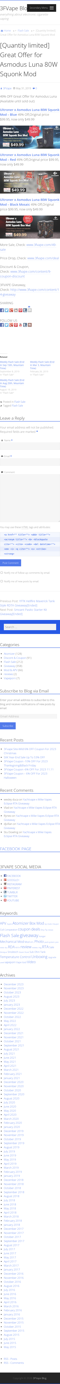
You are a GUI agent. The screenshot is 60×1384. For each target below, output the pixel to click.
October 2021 (12, 1041)
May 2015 (10, 1347)
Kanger (42, 936)
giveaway (29, 935)
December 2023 (14, 984)
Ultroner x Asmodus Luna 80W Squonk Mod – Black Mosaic (29, 202)
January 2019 (12, 1176)
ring (39, 947)
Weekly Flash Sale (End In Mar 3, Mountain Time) (42, 365)
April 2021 (10, 1066)
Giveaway (9, 666)
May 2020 (10, 1110)
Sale (51, 947)
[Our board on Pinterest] (16, 325)
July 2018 (9, 1200)
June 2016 (10, 1294)
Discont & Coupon (15, 658)
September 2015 (14, 1330)
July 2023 (9, 1000)
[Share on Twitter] (6, 310)
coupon (24, 929)
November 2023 (14, 988)
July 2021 (9, 1053)
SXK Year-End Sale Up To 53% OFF (24, 757)
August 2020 (11, 1098)
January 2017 (12, 1269)
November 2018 (14, 1184)
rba (6, 947)
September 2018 (14, 1192)
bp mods (48, 924)
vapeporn (10, 962)
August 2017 (11, 1245)
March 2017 (11, 1265)
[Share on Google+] (11, 310)
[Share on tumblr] (25, 310)
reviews (8, 674)
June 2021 (10, 1057)
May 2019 (10, 1159)
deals (35, 929)
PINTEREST (13, 888)
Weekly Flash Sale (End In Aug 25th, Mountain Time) (12, 383)
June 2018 (10, 1204)
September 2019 (14, 1143)
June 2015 (10, 1343)
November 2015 (14, 1322)
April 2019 (10, 1163)
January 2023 (12, 1004)
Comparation (10, 929)
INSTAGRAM (14, 884)
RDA (11, 946)
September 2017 (14, 1241)
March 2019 (11, 1167)
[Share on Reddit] (16, 310)
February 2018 (13, 1220)
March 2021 (11, 1070)
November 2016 (14, 1278)
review (25, 946)
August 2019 (11, 1147)
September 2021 (14, 1045)
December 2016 (14, 1273)
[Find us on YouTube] (20, 325)
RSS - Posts (10, 1359)
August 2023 (11, 996)
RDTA (17, 947)
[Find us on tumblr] (25, 325)
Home (7, 30)
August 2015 (11, 1335)
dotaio (50, 930)
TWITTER (11, 896)
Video (31, 961)
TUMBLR (12, 892)
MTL (32, 942)
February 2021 (13, 1074)
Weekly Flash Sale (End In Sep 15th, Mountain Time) (12, 365)
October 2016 (12, 1282)
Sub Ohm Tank (37, 951)
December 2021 (14, 1033)
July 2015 (9, 1339)
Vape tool (21, 962)
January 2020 (12, 1127)
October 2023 (12, 992)
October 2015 (12, 1326)
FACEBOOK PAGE (15, 848)
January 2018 (12, 1225)
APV (3, 923)
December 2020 (14, 1082)
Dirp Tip (44, 929)
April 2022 (10, 1025)
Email (8, 456)
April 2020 (10, 1114)
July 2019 (9, 1151)
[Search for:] (30, 627)
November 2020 (14, 1086)
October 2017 (12, 1237)
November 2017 (14, 1233)
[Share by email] (30, 307)
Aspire (9, 924)
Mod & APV (10, 670)
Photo (39, 941)
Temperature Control (15, 957)
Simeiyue (3, 952)
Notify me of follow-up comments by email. (27, 572)
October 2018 (12, 1188)
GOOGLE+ (13, 880)
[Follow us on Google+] (11, 325)
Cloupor (55, 924)
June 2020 (10, 1106)
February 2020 (13, 1123)
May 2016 (10, 1298)
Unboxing (39, 956)
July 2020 (9, 1102)
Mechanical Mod (12, 941)
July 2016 (9, 1290)
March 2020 (11, 1119)
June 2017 (10, 1253)
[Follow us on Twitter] (6, 325)
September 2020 (14, 1094)
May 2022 (10, 1021)
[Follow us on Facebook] (2, 325)
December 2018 (14, 1180)
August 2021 (11, 1049)
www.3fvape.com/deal (43, 258)
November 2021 (14, 1037)
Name (8, 440)
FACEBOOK (13, 876)
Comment (9, 472)
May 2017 (10, 1257)
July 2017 (9, 1249)
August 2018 (11, 1196)
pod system (49, 942)
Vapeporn (10, 678)
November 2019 (14, 1135)
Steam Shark (24, 952)
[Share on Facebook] (2, 310)
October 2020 (12, 1090)
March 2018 (11, 1216)
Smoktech (13, 951)
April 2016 (10, 1302)
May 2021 (10, 1061)
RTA (45, 946)
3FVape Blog (15, 8)
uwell (2, 962)
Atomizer (9, 653)
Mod (27, 941)
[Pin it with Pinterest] (20, 310)
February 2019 (13, 1172)
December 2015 (14, 1318)
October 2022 (12, 1017)
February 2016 (13, 1310)
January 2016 (12, 1314)
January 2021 (12, 1078)
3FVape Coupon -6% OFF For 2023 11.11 (29, 769)
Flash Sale (23, 30)
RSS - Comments (14, 1363)
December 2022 (14, 1008)
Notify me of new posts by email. (21, 581)
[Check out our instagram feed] (30, 325)
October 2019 (12, 1139)
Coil (2, 929)
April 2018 (10, 1212)
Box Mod (36, 923)
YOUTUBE (12, 900)
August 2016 (11, 1286)
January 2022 (12, 1029)
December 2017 (14, 1229)
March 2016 (11, 1306)
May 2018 (10, 1208)
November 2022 (14, 1013)
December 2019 (14, 1131)
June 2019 (10, 1155)
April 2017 (10, 1261)
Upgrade (52, 957)
